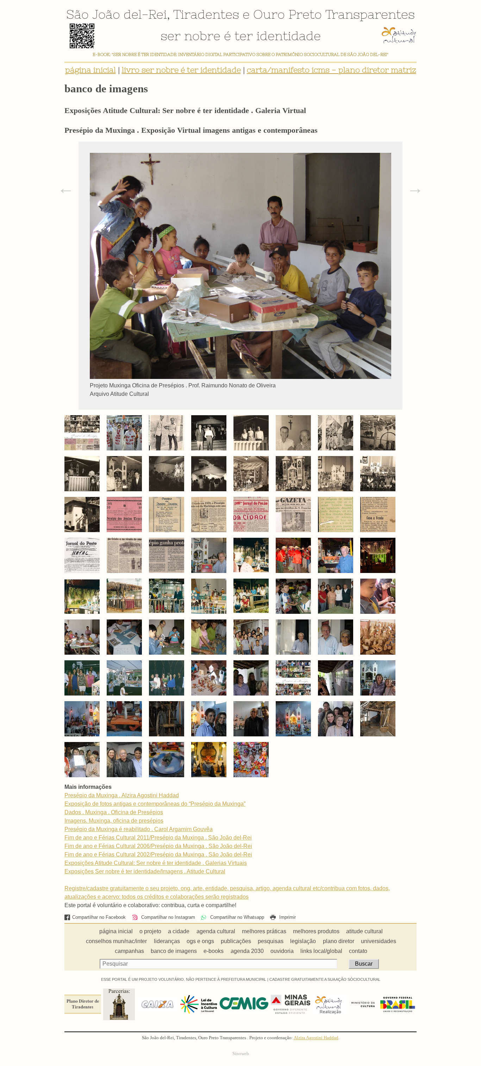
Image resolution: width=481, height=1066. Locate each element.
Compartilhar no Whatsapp (236, 917)
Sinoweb (240, 1053)
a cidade (178, 931)
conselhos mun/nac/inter (116, 941)
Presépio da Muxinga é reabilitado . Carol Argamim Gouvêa (138, 829)
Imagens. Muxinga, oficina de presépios (113, 821)
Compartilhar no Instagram (167, 917)
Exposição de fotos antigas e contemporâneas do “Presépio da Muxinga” (154, 804)
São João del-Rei (116, 14)
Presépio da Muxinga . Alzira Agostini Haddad (121, 795)
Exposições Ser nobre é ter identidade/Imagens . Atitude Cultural (144, 871)
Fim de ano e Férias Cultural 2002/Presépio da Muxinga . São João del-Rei (158, 855)
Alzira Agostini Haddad (316, 1037)
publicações (236, 941)
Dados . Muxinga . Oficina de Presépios (113, 812)
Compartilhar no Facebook (99, 917)
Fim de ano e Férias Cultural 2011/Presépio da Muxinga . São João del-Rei (158, 838)
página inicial (90, 70)
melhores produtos (316, 931)
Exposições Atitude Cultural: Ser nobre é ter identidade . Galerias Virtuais (155, 863)
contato (358, 951)
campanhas (129, 951)
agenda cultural (215, 931)
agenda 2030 (247, 951)
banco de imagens (174, 951)
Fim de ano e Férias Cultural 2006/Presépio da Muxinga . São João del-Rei (158, 846)
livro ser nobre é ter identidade (181, 70)
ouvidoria (282, 951)
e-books (214, 951)
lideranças (167, 941)
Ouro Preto (287, 14)
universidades (378, 941)
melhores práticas (264, 931)
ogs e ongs (200, 941)
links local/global (321, 951)
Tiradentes (206, 14)
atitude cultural (364, 931)
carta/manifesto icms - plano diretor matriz (331, 70)
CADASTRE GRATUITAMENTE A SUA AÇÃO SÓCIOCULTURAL (324, 979)
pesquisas (270, 941)
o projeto (150, 931)
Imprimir (287, 917)
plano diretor (338, 941)
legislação (303, 941)
